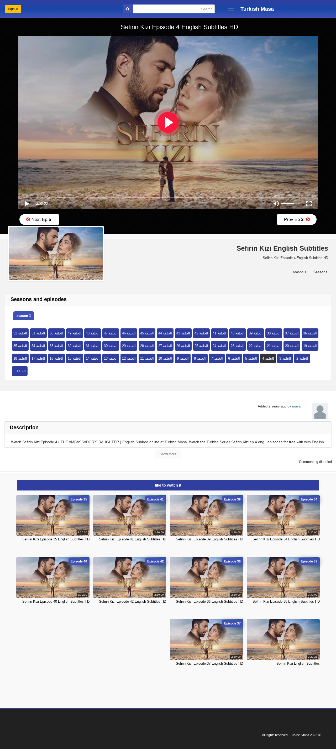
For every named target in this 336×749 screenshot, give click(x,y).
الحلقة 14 (92, 358)
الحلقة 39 (255, 333)
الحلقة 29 (129, 346)
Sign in (13, 9)
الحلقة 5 (251, 358)
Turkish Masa (257, 9)
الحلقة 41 (219, 333)
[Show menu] (231, 8)
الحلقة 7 (217, 358)
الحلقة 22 (255, 346)
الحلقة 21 (274, 346)
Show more (168, 454)
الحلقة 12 (129, 358)
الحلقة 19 (310, 346)
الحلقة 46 (129, 333)
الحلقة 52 (20, 333)
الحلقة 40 (237, 333)
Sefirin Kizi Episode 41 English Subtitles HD (132, 539)
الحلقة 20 (292, 346)
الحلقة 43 (183, 333)
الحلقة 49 (74, 333)
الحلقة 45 (147, 333)
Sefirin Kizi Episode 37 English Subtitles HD (209, 663)
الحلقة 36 (310, 333)
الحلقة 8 (200, 358)
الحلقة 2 (302, 358)
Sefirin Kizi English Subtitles (298, 663)
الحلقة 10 (165, 358)
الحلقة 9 (183, 358)
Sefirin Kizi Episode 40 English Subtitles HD (56, 601)
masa (296, 406)
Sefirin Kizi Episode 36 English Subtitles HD (209, 601)
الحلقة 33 (56, 346)
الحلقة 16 (56, 358)
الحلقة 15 (74, 358)
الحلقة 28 (147, 346)
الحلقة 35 (20, 346)
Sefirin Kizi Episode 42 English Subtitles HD (132, 601)
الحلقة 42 (201, 333)
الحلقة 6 (234, 358)
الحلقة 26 (183, 346)
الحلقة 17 (38, 358)
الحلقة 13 (111, 358)
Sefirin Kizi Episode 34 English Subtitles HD (286, 539)
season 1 (24, 316)
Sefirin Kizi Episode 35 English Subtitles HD (56, 539)
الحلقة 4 (268, 358)
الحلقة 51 (38, 333)
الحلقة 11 (147, 358)
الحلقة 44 (165, 333)
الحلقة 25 (201, 346)
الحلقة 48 (92, 333)
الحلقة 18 (20, 358)
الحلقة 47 (111, 333)
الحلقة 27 (165, 346)
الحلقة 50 (56, 333)
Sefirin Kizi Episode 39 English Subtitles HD (209, 539)
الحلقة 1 (20, 371)
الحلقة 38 (274, 333)
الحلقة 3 (285, 358)
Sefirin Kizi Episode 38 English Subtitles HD (286, 601)
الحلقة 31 (92, 346)
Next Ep (40, 219)
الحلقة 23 (237, 346)
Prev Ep (295, 219)
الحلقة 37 (292, 333)
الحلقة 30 (111, 346)
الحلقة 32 (74, 346)
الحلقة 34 (38, 346)
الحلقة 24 (219, 346)
